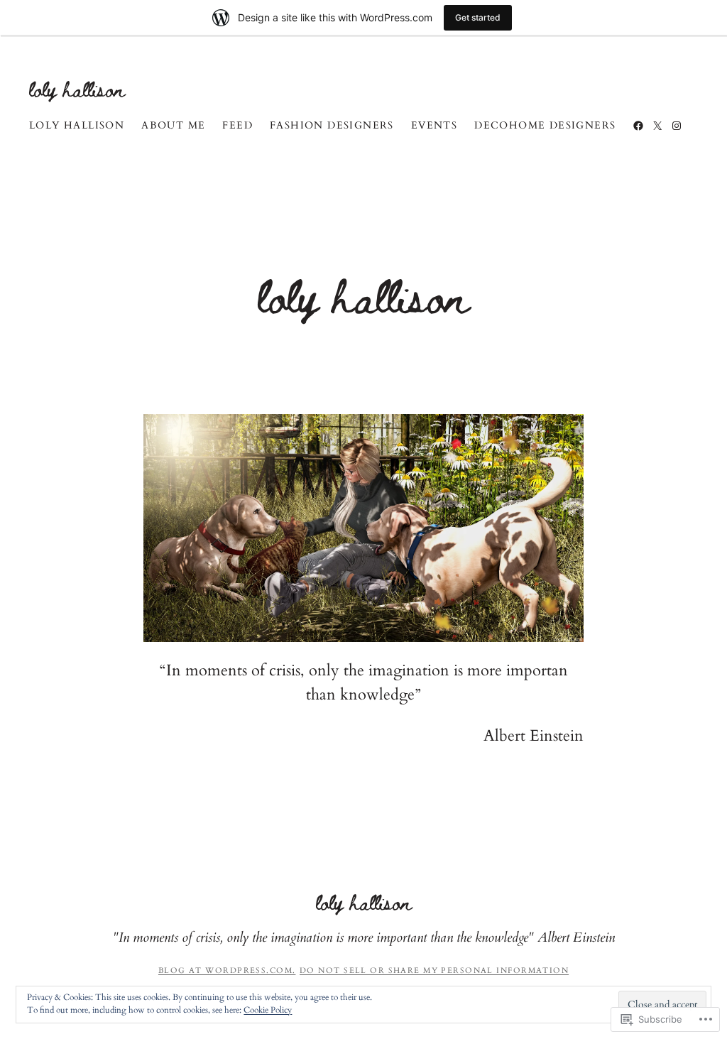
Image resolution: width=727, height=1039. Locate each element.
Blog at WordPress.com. (227, 970)
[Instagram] (676, 125)
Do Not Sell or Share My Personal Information (434, 970)
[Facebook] (638, 125)
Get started (478, 17)
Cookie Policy (268, 1010)
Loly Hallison (77, 88)
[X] (657, 125)
